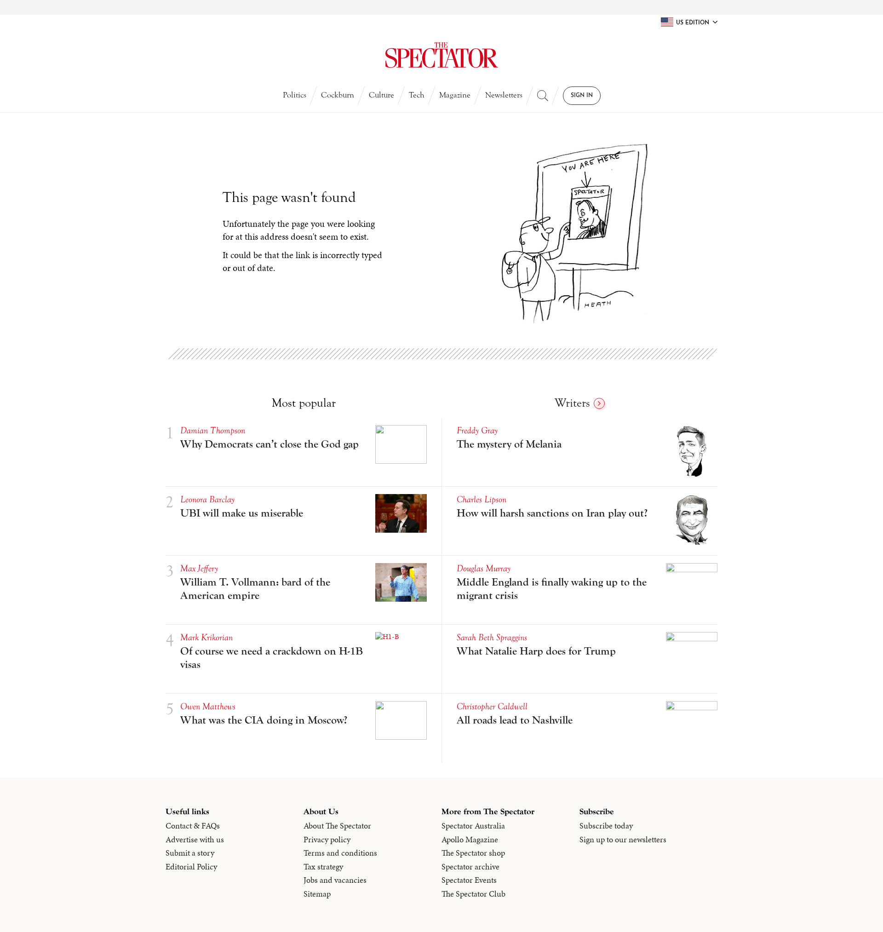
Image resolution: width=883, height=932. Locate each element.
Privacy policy (327, 839)
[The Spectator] (441, 55)
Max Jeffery (199, 568)
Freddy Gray (477, 430)
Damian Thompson (212, 430)
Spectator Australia (473, 826)
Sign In (582, 95)
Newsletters (503, 95)
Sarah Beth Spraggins (492, 637)
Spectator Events (469, 880)
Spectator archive (470, 867)
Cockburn (337, 95)
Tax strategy (323, 867)
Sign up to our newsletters (622, 839)
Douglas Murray (483, 568)
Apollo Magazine (470, 839)
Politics (294, 95)
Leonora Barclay (207, 499)
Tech (416, 95)
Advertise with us (195, 839)
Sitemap (317, 894)
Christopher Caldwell (492, 706)
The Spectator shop (473, 853)
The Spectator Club (473, 894)
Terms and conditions (340, 853)
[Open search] (543, 95)
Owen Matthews (207, 706)
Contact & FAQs (193, 826)
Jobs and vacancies (335, 880)
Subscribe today (606, 826)
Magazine (454, 95)
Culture (381, 95)
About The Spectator (337, 826)
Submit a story (190, 853)
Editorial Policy (191, 867)
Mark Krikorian (206, 637)
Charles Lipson (481, 499)
